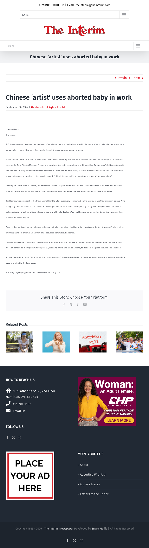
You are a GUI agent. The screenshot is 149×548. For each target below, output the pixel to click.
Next (136, 78)
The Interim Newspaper (58, 528)
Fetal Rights (49, 107)
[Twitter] (13, 437)
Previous (124, 78)
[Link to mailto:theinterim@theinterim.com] (8, 410)
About (84, 465)
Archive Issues (90, 484)
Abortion (36, 107)
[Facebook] (7, 437)
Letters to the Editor (94, 494)
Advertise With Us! (93, 474)
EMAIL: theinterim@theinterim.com (88, 5)
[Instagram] (19, 437)
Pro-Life (61, 107)
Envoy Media (99, 528)
